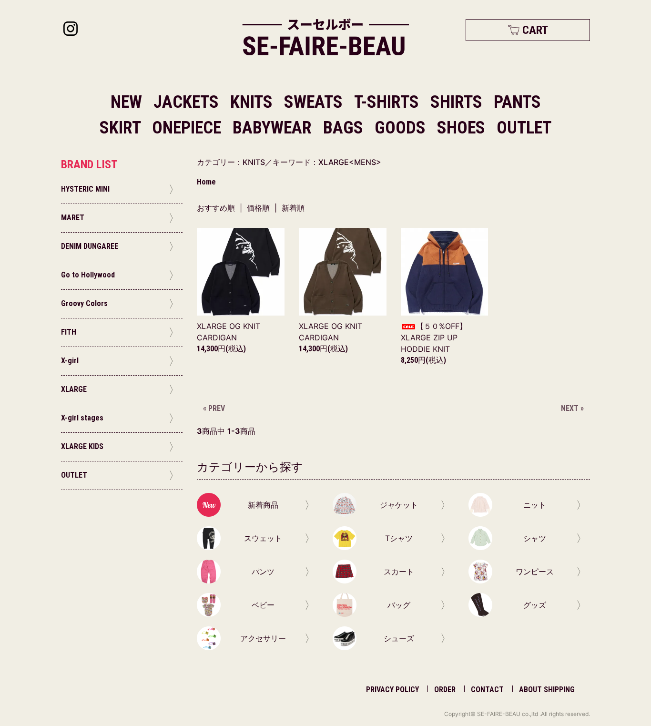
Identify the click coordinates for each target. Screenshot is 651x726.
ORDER (445, 689)
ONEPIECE (188, 128)
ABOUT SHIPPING (547, 689)
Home (206, 181)
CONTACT (487, 689)
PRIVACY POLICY (392, 689)
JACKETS (188, 102)
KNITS (253, 102)
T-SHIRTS (388, 102)
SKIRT (122, 128)
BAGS (345, 128)
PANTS (517, 102)
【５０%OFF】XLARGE (434, 337)
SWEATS (315, 102)
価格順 (258, 208)
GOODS (402, 128)
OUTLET (524, 128)
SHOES (463, 128)
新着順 (293, 208)
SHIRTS (458, 102)
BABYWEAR (274, 128)
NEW (126, 102)
